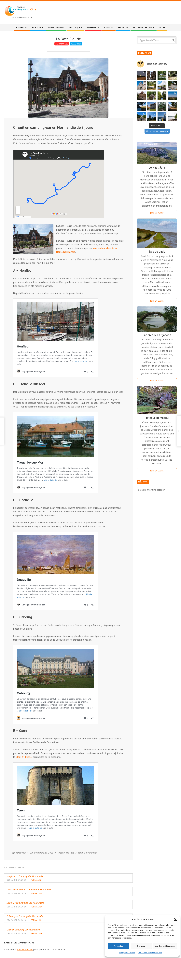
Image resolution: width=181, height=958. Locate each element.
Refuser (141, 945)
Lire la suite (156, 213)
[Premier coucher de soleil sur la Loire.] (162, 106)
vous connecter (25, 949)
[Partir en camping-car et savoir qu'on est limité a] (172, 85)
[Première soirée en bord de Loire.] (172, 106)
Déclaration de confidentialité (150, 952)
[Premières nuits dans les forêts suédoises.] (172, 116)
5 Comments (90, 852)
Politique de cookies (127, 952)
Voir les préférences (165, 945)
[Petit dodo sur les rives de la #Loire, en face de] (141, 106)
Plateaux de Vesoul (157, 417)
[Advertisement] (124, 12)
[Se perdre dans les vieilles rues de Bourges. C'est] (151, 75)
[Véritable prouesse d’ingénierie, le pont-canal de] (162, 85)
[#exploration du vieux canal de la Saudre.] (162, 95)
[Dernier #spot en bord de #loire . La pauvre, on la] (172, 75)
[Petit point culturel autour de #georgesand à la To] (141, 95)
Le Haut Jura (157, 167)
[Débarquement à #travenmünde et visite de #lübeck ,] (151, 116)
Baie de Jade (156, 251)
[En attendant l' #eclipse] (141, 75)
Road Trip (76, 43)
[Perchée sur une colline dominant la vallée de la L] (172, 95)
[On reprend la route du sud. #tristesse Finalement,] (162, 116)
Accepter (118, 945)
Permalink (36, 880)
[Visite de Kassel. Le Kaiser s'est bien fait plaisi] (141, 116)
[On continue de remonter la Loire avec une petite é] (141, 85)
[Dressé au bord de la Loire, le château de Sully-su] (151, 106)
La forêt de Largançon (157, 335)
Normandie (61, 43)
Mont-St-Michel (24, 756)
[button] (175, 919)
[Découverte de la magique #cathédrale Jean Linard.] (151, 95)
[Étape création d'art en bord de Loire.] (151, 85)
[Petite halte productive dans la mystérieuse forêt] (162, 75)
